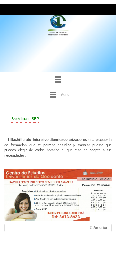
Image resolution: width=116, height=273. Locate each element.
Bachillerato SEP (25, 119)
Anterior (100, 227)
